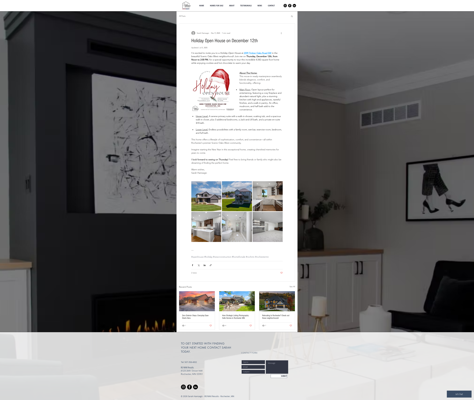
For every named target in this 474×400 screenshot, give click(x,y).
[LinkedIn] (294, 5)
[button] (292, 16)
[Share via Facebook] (192, 265)
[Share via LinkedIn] (204, 265)
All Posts (182, 16)
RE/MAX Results (187, 367)
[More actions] (281, 33)
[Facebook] (289, 5)
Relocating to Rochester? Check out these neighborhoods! (275, 316)
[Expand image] (206, 196)
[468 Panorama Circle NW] (197, 301)
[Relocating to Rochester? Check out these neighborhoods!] (277, 301)
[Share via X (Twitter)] (198, 265)
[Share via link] (210, 265)
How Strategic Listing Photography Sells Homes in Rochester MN (235, 316)
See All (292, 286)
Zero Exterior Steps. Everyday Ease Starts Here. (195, 316)
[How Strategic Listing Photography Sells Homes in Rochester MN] (237, 301)
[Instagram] (285, 5)
